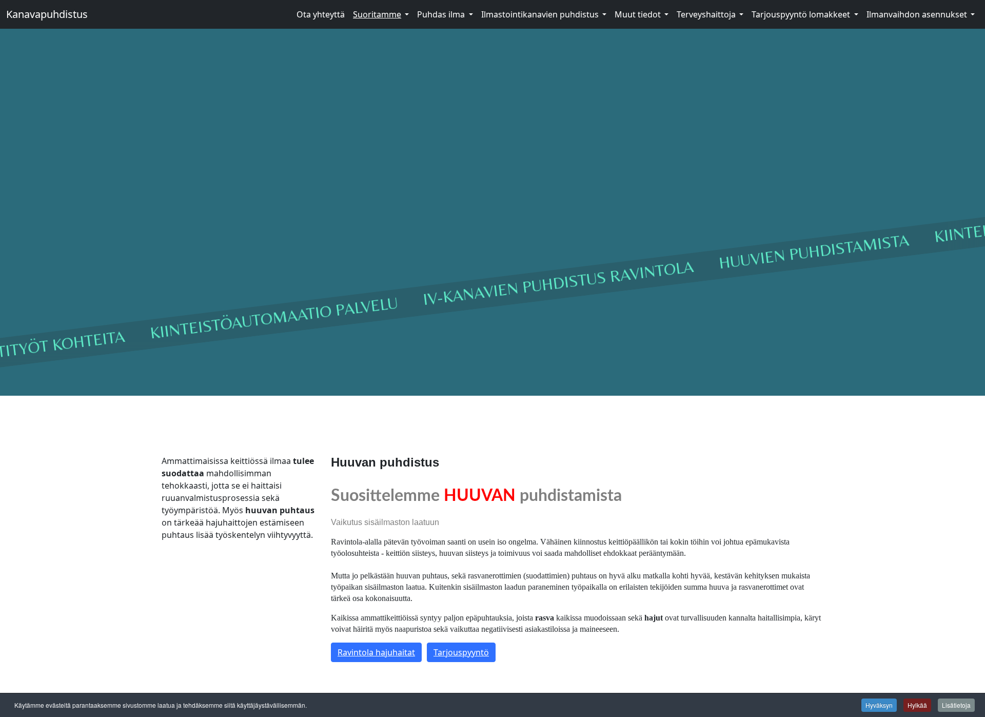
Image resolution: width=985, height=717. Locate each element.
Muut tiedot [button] (638, 14)
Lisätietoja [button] (956, 705)
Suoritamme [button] (377, 14)
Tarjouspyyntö (461, 652)
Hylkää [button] (917, 705)
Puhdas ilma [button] (441, 14)
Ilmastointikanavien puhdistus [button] (540, 14)
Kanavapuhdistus (47, 14)
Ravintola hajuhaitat (376, 652)
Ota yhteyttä (321, 14)
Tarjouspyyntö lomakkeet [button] (801, 14)
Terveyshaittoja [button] (706, 14)
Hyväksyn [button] (879, 705)
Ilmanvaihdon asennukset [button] (916, 14)
